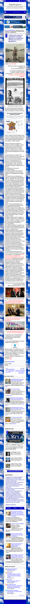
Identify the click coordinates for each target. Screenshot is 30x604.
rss (25, 1)
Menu (5, 1)
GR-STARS (9, 579)
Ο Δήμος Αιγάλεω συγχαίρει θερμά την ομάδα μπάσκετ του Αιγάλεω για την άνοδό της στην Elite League (17, 459)
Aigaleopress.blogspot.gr (12, 569)
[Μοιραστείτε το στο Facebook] (9, 363)
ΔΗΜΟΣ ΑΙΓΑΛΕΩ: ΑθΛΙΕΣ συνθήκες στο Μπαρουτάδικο (16, 464)
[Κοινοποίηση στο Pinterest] (11, 363)
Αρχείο (21, 508)
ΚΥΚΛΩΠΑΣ (9, 572)
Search (25, 12)
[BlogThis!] (7, 363)
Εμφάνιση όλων (21, 595)
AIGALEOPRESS (17, 603)
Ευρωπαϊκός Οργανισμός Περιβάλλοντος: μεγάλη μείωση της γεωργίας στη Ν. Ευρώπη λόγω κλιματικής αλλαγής (15, 586)
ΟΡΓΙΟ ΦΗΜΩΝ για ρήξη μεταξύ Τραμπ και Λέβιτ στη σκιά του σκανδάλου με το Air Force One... (17, 556)
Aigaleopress (15, 4)
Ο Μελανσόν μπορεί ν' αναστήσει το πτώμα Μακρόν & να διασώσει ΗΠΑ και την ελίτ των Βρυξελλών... (16, 38)
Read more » (9, 395)
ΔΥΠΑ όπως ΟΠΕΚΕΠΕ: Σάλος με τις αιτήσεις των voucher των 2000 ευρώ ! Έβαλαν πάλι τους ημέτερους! (15, 445)
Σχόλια (15, 508)
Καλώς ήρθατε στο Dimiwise (12, 590)
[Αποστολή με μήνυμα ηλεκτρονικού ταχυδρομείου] (5, 363)
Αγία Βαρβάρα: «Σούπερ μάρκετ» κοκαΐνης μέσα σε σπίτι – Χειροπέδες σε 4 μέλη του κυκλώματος (16, 453)
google (23, 1)
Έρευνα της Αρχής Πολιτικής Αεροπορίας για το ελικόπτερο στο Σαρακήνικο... (17, 535)
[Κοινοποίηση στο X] (8, 363)
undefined (19, 381)
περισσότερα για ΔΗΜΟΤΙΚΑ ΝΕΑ (15, 471)
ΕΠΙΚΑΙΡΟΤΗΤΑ (11, 361)
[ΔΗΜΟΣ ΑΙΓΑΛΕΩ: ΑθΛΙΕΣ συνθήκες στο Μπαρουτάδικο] (8, 465)
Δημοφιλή (9, 508)
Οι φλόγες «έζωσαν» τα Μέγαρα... (17, 523)
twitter (20, 1)
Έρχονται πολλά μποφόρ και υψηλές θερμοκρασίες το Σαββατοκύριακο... (16, 545)
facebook (21, 1)
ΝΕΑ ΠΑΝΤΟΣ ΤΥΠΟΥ (11, 584)
